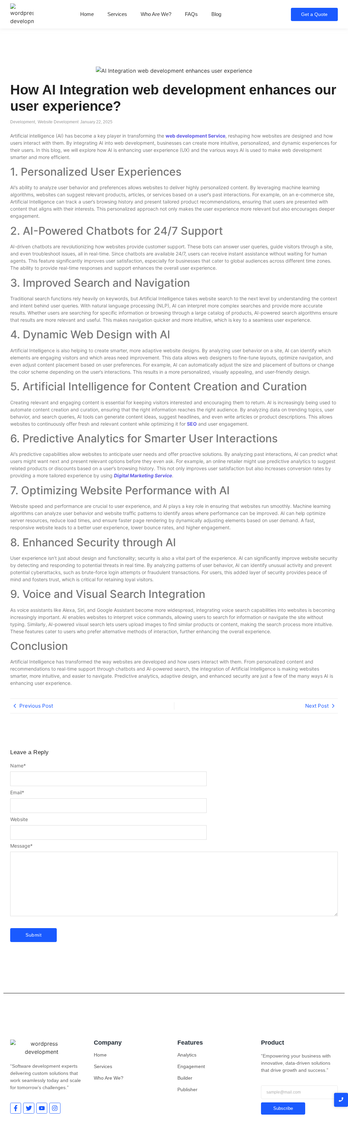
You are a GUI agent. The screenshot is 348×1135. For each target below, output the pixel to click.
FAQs (191, 14)
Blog (216, 14)
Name (18, 765)
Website (19, 819)
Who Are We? (156, 14)
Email (17, 792)
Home (87, 14)
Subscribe (283, 1108)
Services (117, 14)
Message (21, 846)
